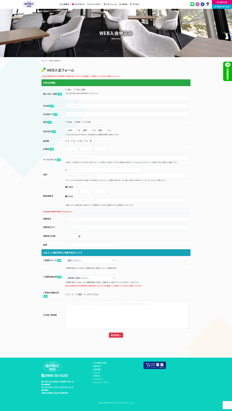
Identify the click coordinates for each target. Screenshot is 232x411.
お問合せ (97, 376)
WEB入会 (223, 2)
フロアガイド (79, 4)
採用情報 (97, 369)
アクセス (135, 4)
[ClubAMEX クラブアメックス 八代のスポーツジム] (29, 4)
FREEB (124, 4)
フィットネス (95, 4)
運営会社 (97, 366)
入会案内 (65, 4)
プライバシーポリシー (102, 382)
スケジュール (111, 4)
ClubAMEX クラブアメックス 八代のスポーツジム (117, 403)
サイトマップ (98, 379)
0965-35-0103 (223, 6)
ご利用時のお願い (100, 363)
